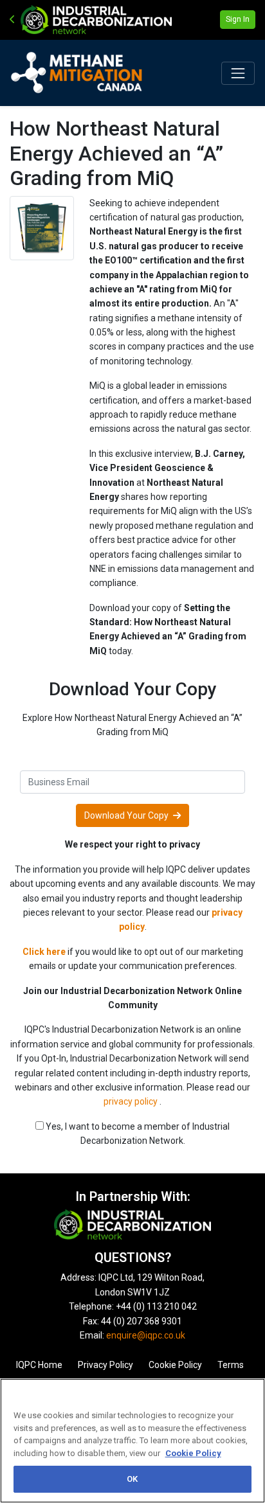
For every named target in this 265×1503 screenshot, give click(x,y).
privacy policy (132, 1101)
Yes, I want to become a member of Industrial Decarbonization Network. (137, 1133)
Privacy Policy (105, 1365)
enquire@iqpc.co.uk (145, 1335)
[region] (132, 1440)
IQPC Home (39, 1365)
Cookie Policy (175, 1365)
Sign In (238, 19)
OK (132, 1479)
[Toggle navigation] (238, 73)
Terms (230, 1365)
